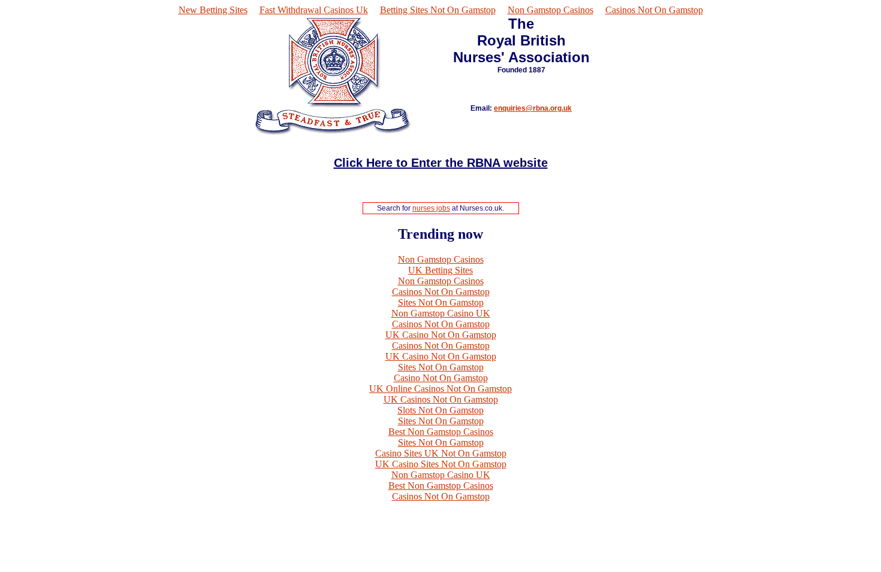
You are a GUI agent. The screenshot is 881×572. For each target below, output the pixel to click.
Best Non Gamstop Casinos (440, 432)
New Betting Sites (213, 10)
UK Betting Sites (440, 270)
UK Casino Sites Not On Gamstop (440, 464)
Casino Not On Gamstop (441, 378)
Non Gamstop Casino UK (440, 313)
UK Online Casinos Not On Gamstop (440, 389)
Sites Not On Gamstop (441, 302)
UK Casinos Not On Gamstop (441, 399)
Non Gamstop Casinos (550, 10)
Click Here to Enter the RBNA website (441, 162)
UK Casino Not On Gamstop (440, 335)
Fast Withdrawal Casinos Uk (314, 10)
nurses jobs (431, 208)
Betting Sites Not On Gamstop (438, 10)
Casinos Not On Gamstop (654, 10)
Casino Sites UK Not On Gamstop (440, 453)
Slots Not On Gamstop (440, 410)
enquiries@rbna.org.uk (533, 108)
